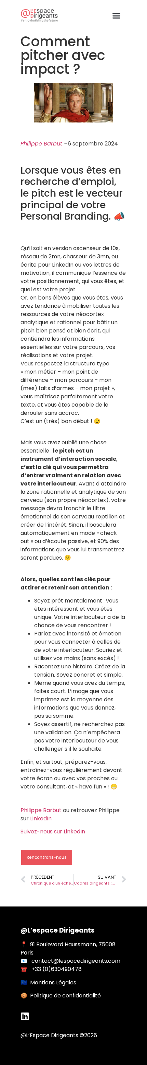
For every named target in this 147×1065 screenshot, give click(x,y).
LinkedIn (40, 818)
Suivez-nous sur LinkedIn (53, 831)
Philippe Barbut (41, 144)
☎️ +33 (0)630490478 (51, 969)
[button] (116, 15)
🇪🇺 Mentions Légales (48, 982)
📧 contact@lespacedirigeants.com (70, 961)
